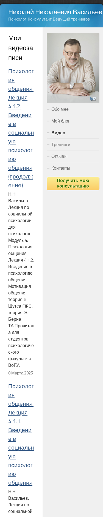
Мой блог (60, 121)
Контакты (60, 168)
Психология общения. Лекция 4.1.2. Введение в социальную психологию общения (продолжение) (21, 128)
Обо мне (60, 109)
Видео (58, 132)
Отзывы (59, 156)
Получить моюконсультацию (73, 183)
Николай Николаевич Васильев (55, 12)
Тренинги (60, 144)
